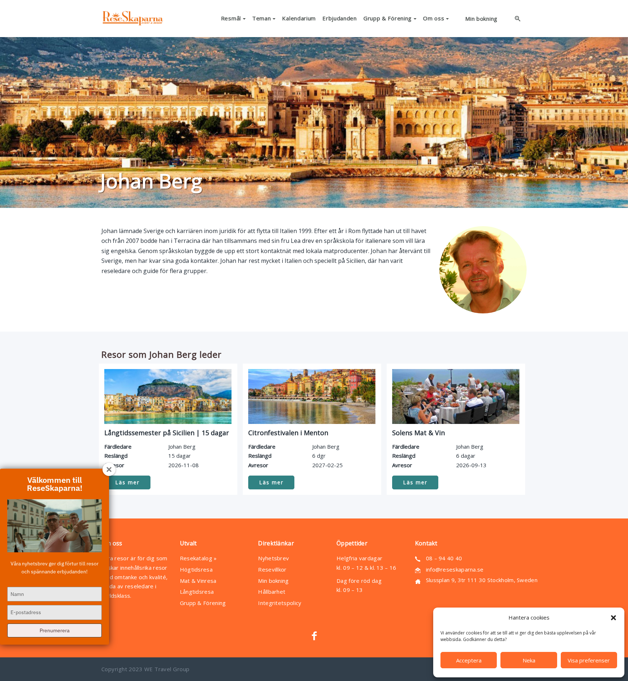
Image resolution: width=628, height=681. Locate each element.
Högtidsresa (196, 569)
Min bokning (273, 580)
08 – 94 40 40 (444, 558)
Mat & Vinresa (198, 580)
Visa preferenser (589, 660)
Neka (529, 660)
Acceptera (469, 660)
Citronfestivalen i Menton (288, 432)
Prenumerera (54, 630)
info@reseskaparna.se (455, 569)
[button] (613, 617)
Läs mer (127, 482)
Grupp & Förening (203, 602)
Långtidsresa (197, 591)
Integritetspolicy (279, 602)
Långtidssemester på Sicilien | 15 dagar (166, 432)
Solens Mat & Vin (418, 432)
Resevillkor (272, 569)
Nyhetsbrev (273, 558)
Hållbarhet (271, 591)
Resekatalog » (198, 558)
